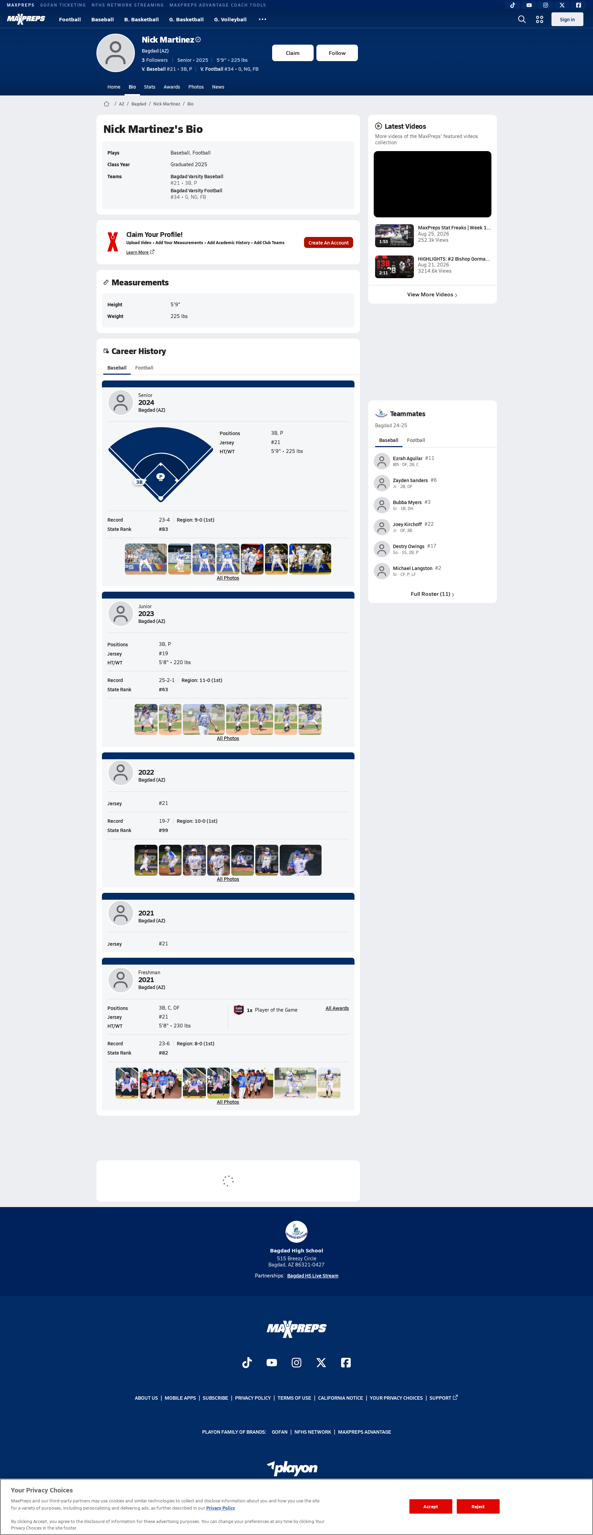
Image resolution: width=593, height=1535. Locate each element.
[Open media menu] (540, 19)
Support (440, 1397)
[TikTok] (512, 5)
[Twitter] (562, 5)
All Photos (228, 578)
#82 (163, 1052)
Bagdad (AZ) (155, 50)
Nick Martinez (168, 39)
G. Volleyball (230, 19)
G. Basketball (186, 19)
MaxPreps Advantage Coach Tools (218, 5)
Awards (172, 86)
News (218, 86)
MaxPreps (21, 5)
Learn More (137, 252)
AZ (121, 103)
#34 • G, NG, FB (229, 68)
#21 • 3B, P (167, 68)
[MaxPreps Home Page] (106, 103)
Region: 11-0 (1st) (202, 679)
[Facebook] (578, 5)
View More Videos (430, 294)
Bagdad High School (296, 1250)
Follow (337, 53)
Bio (132, 86)
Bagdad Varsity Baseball (197, 176)
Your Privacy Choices (396, 1398)
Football (70, 19)
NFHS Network (312, 1431)
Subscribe (215, 1397)
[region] (296, 1507)
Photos (196, 86)
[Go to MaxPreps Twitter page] (321, 1363)
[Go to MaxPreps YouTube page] (271, 1363)
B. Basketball (141, 19)
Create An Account (329, 242)
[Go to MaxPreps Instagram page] (296, 1363)
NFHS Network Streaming (128, 5)
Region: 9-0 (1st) (195, 519)
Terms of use (294, 1397)
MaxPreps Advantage (364, 1431)
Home (113, 86)
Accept (430, 1506)
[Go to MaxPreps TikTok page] (247, 1363)
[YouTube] (529, 5)
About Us (146, 1397)
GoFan (280, 1431)
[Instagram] (545, 5)
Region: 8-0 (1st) (195, 1043)
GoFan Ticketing (63, 5)
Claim (293, 53)
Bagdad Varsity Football (196, 190)
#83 (163, 528)
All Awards (337, 1008)
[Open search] (522, 19)
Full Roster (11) (430, 594)
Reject (478, 1506)
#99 (163, 830)
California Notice (340, 1397)
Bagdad (138, 103)
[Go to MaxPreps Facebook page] (345, 1363)
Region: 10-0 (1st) (197, 820)
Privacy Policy (253, 1397)
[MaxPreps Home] (26, 19)
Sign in (567, 19)
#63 (163, 689)
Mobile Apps (180, 1397)
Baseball (102, 19)
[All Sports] (262, 19)
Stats (149, 86)
